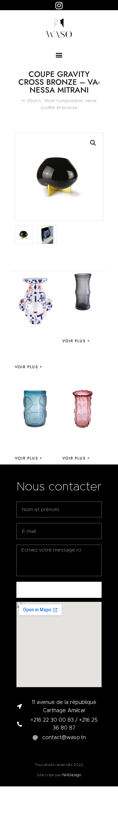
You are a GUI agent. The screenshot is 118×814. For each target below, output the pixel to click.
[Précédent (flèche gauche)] (11, 407)
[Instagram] (59, 5)
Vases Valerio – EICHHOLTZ (35, 442)
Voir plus (26, 367)
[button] (59, 54)
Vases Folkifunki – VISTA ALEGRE (31, 347)
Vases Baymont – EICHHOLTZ (81, 442)
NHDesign (71, 775)
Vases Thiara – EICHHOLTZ (81, 324)
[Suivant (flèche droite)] (106, 407)
